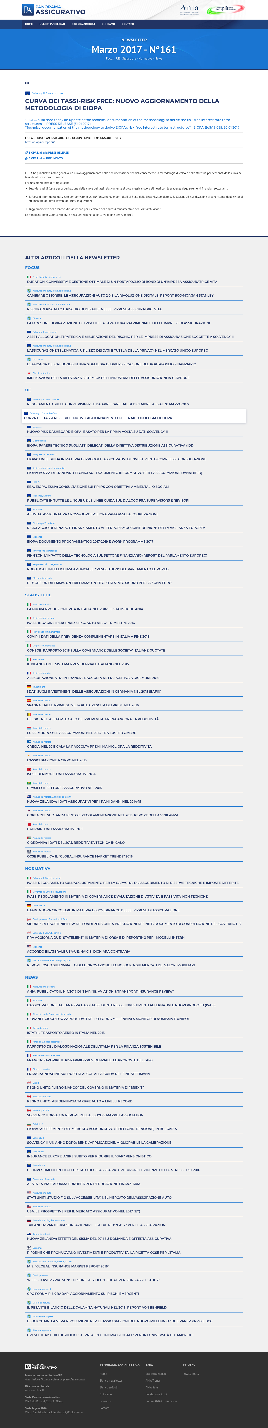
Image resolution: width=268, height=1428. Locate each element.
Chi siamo (106, 1394)
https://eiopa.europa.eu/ (40, 142)
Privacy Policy (191, 1374)
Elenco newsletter (111, 1380)
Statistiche (129, 58)
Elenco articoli (109, 1387)
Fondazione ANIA (156, 1394)
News (158, 58)
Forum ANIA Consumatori (161, 1401)
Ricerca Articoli (83, 24)
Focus (110, 58)
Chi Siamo (108, 24)
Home (29, 24)
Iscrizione (106, 1401)
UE (118, 58)
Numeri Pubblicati (52, 24)
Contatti (128, 24)
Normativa (145, 58)
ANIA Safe (152, 1387)
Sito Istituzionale (156, 1374)
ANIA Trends (153, 1380)
